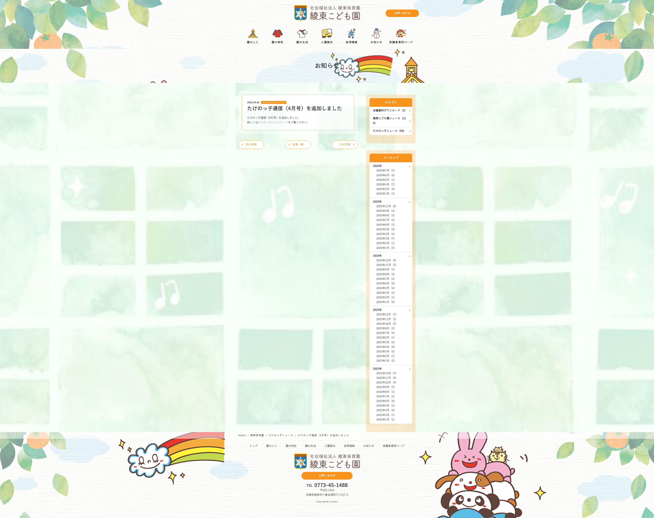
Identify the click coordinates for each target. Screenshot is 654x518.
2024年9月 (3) (385, 269)
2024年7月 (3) (385, 279)
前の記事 (251, 144)
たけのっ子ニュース (273, 102)
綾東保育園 (257, 435)
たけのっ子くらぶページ (273, 122)
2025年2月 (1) (385, 243)
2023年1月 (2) (385, 360)
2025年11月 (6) (386, 206)
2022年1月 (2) (385, 419)
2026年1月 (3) (385, 193)
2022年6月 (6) (385, 401)
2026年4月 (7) (385, 184)
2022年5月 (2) (385, 405)
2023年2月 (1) (385, 356)
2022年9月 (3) (385, 387)
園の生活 (310, 446)
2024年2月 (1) (385, 297)
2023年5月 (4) (385, 342)
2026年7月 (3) (385, 170)
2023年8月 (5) (385, 328)
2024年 (377, 255)
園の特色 (291, 446)
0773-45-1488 (331, 485)
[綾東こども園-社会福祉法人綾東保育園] (327, 13)
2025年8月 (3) (385, 215)
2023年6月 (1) (385, 337)
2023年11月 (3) (386, 319)
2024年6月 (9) (385, 283)
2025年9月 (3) (385, 210)
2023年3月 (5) (385, 351)
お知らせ (368, 446)
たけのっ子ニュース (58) (388, 131)
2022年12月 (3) (386, 373)
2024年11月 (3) (386, 265)
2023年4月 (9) (385, 347)
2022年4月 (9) (385, 410)
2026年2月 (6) (385, 189)
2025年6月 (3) (385, 224)
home (242, 435)
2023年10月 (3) (386, 323)
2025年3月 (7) (385, 238)
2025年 (377, 201)
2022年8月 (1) (385, 391)
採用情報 (349, 446)
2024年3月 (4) (385, 292)
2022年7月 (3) (385, 396)
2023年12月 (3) (386, 314)
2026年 (377, 166)
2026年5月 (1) (385, 180)
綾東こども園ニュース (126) (389, 121)
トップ (254, 446)
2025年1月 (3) (385, 248)
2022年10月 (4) (386, 382)
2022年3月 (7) (385, 415)
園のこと (271, 446)
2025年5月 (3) (385, 229)
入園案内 (329, 446)
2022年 (377, 368)
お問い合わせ (402, 13)
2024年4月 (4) (385, 288)
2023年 (377, 309)
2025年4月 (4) (385, 234)
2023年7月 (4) (385, 333)
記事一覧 (298, 144)
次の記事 (344, 144)
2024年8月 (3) (385, 274)
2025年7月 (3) (385, 220)
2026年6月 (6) (385, 175)
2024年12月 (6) (386, 260)
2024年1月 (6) (385, 302)
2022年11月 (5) (386, 378)
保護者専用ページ (393, 446)
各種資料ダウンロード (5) (389, 110)
